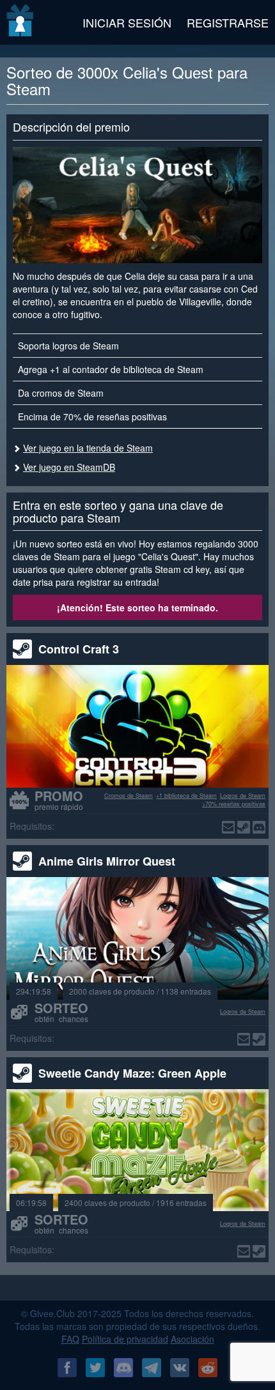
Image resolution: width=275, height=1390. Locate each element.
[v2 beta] (20, 22)
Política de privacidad (125, 1339)
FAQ (70, 1339)
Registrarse (228, 22)
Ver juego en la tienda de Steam (88, 447)
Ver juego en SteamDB (69, 467)
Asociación (192, 1339)
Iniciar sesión (126, 22)
